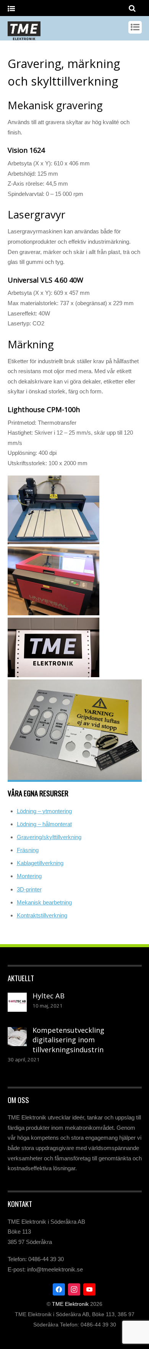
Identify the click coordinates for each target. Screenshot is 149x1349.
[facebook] (59, 1288)
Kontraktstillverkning (42, 915)
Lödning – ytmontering (44, 811)
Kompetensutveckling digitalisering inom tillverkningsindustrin (68, 1039)
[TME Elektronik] (24, 36)
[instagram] (74, 1288)
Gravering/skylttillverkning (49, 837)
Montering (29, 876)
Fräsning (28, 850)
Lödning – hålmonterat (44, 824)
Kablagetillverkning (40, 863)
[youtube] (89, 1288)
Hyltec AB (48, 995)
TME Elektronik (70, 1304)
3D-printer (29, 889)
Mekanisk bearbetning (44, 902)
